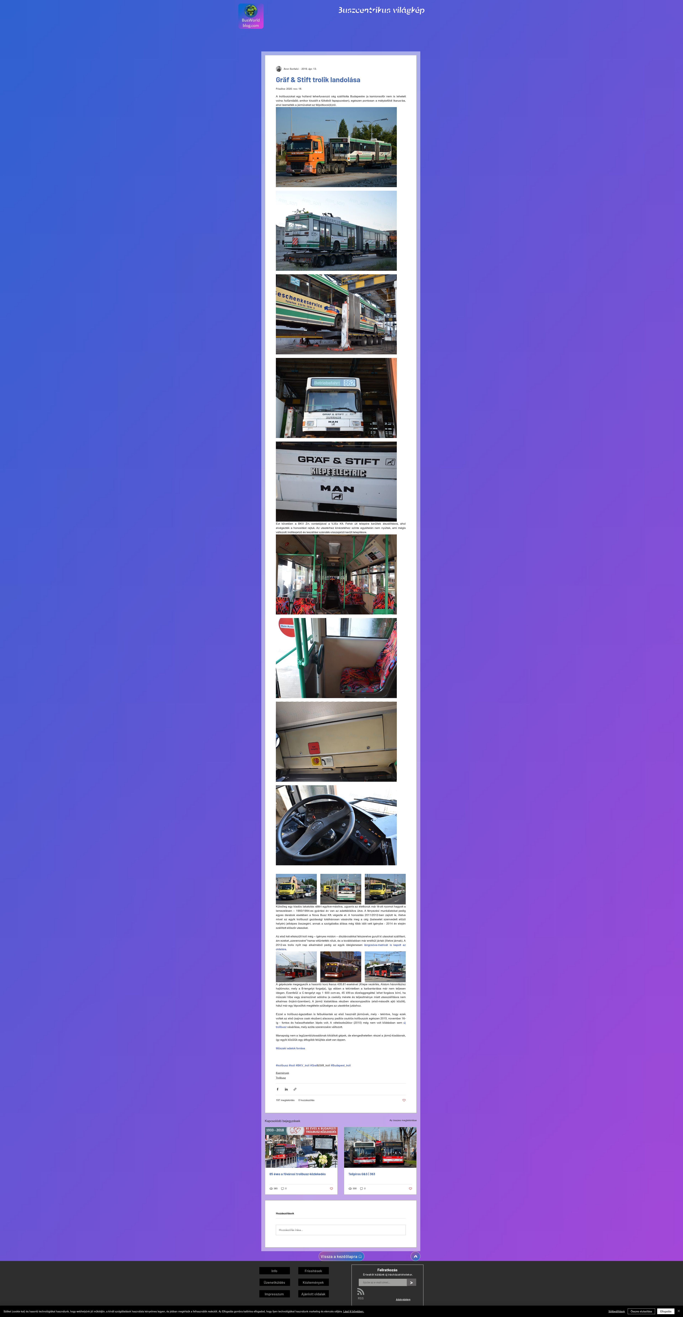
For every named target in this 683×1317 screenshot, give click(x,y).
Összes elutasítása (641, 1311)
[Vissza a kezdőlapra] (415, 1256)
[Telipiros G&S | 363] (380, 1147)
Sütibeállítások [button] (616, 1311)
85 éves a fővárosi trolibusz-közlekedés (297, 1174)
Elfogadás (665, 1311)
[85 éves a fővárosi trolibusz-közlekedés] (301, 1147)
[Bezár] (679, 1311)
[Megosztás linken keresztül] (295, 1089)
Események (282, 1072)
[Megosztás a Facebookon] (277, 1089)
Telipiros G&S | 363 (361, 1174)
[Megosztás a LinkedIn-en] (286, 1089)
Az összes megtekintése (403, 1120)
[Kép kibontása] (336, 147)
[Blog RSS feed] (360, 1291)
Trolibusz (281, 1077)
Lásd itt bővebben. (353, 1311)
